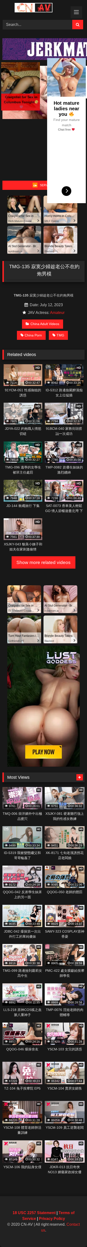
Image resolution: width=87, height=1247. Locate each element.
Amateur (57, 313)
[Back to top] (72, 1232)
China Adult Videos (44, 324)
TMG (60, 335)
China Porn (33, 335)
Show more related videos (43, 562)
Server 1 (47, 185)
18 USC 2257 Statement (34, 1213)
